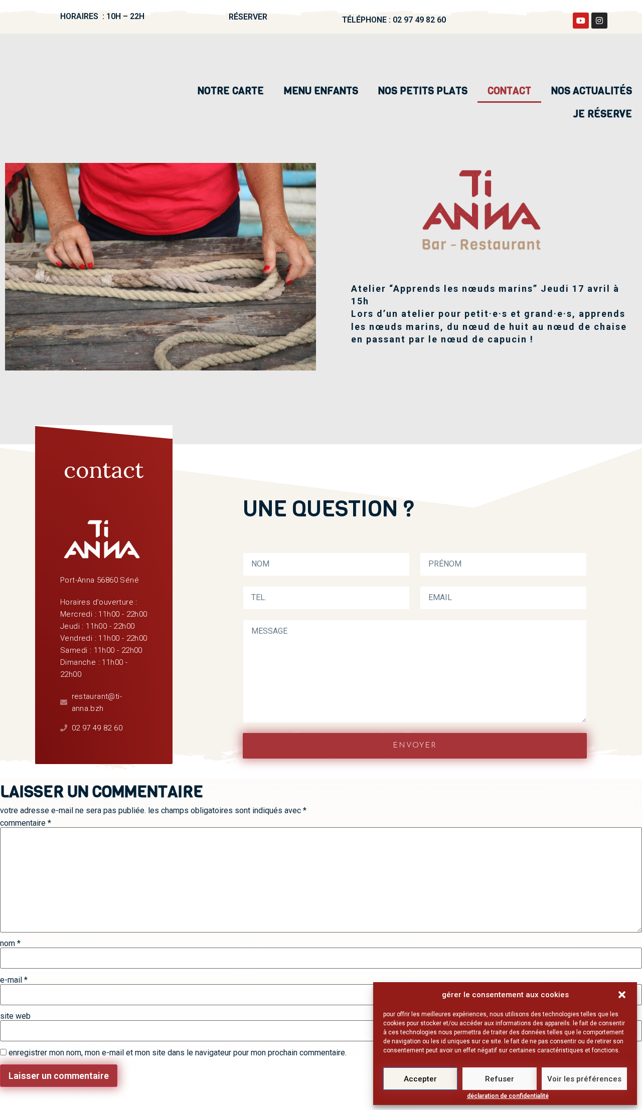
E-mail (14, 980)
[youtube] (581, 21)
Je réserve (602, 114)
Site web (15, 1016)
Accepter (420, 1078)
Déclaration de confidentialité (508, 1096)
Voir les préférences (584, 1078)
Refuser (499, 1078)
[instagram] (599, 21)
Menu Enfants (321, 91)
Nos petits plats (422, 91)
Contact (509, 91)
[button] (622, 995)
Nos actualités (591, 91)
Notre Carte (231, 91)
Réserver (248, 17)
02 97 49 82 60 (419, 20)
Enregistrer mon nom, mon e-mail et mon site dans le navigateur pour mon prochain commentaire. (178, 1053)
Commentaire (25, 823)
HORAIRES (80, 16)
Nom (10, 944)
